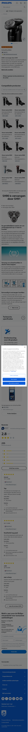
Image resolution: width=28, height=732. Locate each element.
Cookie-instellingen (13, 375)
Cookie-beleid (13, 371)
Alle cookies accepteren (13, 383)
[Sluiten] (24, 347)
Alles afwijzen (13, 379)
